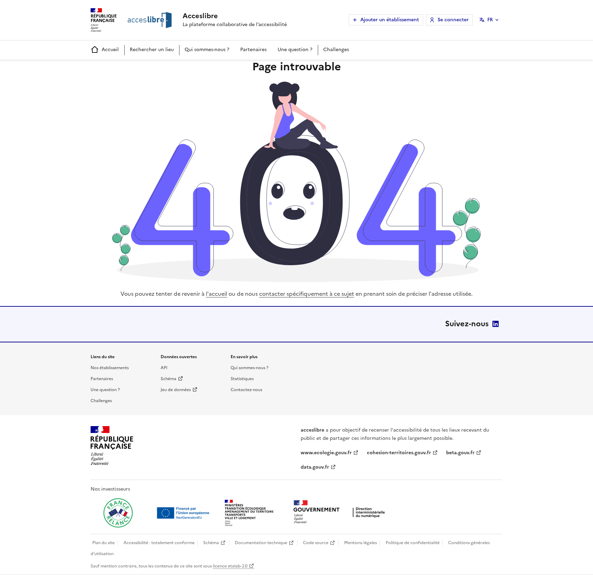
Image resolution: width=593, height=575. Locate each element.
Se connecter (453, 19)
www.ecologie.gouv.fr (326, 452)
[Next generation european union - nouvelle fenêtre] (183, 512)
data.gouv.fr (315, 467)
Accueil (110, 49)
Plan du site (103, 543)
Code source (315, 543)
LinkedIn (495, 324)
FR (490, 19)
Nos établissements (110, 368)
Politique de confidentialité (413, 543)
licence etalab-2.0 (230, 566)
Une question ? (295, 49)
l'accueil (216, 294)
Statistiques (242, 379)
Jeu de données (176, 390)
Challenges (336, 49)
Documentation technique (261, 543)
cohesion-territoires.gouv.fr (399, 452)
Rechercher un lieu (152, 49)
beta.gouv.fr (460, 452)
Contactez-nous (246, 390)
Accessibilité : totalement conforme (159, 543)
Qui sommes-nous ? (207, 49)
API (164, 368)
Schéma (168, 379)
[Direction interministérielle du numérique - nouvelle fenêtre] (340, 512)
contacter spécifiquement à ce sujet (306, 294)
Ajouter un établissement (389, 19)
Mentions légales (360, 543)
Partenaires (253, 49)
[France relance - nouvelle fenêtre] (118, 512)
